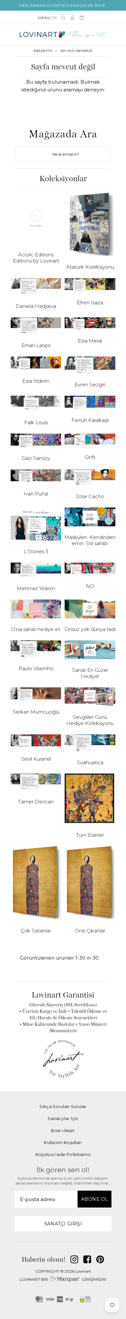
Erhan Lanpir (36, 345)
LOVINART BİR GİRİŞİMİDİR (63, 1279)
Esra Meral (90, 341)
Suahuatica (90, 762)
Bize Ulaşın (63, 1130)
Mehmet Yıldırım (36, 588)
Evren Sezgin (90, 384)
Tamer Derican (36, 802)
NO (90, 586)
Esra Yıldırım (35, 381)
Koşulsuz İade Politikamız (63, 1154)
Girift (90, 457)
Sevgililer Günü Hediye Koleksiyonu (90, 720)
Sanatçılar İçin (63, 1118)
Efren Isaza (90, 302)
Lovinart (83, 1271)
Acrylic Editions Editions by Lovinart (36, 257)
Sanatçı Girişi (63, 1224)
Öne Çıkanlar (90, 931)
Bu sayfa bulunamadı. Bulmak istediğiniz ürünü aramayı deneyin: (63, 86)
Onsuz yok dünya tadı (90, 629)
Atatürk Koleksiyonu (90, 267)
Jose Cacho (90, 496)
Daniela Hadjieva (36, 306)
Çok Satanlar (36, 931)
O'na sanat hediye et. (36, 629)
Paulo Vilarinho (36, 668)
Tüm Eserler (90, 835)
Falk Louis (36, 422)
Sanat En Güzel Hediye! (90, 673)
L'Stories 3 (36, 551)
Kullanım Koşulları (63, 1142)
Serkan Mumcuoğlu (36, 712)
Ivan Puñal (36, 494)
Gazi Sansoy (36, 458)
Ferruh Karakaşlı (90, 420)
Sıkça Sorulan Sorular (62, 1106)
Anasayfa (43, 51)
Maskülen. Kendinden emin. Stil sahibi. (90, 540)
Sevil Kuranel (36, 759)
